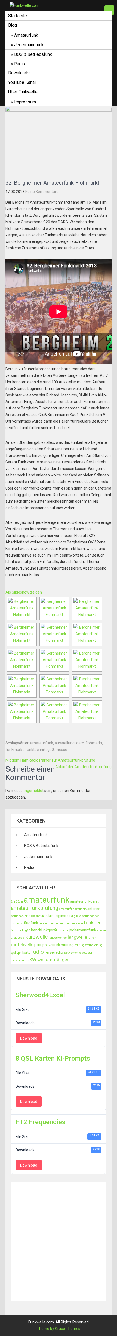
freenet (43, 923)
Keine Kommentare (42, 191)
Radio (19, 63)
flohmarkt (93, 743)
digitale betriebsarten (85, 916)
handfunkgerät (44, 930)
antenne (93, 909)
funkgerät (94, 923)
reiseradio (54, 952)
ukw (31, 959)
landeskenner (58, 938)
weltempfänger (53, 959)
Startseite (17, 15)
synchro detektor (81, 953)
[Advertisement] (58, 1240)
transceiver (18, 960)
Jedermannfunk (29, 44)
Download (28, 1038)
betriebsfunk (19, 916)
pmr (38, 944)
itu (66, 930)
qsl (13, 952)
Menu (109, 10)
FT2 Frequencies (41, 1122)
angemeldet (33, 790)
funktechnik (35, 749)
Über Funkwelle (23, 91)
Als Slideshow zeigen (23, 592)
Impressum (25, 102)
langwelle (77, 937)
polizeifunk (51, 945)
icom (61, 930)
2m (13, 901)
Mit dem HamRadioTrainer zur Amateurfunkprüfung (50, 760)
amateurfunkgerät (84, 901)
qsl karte (23, 952)
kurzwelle (37, 937)
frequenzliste (74, 923)
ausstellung (65, 743)
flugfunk (31, 923)
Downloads (19, 72)
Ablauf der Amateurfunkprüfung (83, 767)
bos (32, 916)
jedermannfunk (82, 930)
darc (80, 743)
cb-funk (40, 916)
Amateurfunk (26, 35)
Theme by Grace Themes (58, 1328)
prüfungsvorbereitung (88, 945)
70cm (19, 901)
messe (61, 749)
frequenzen (56, 923)
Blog (12, 25)
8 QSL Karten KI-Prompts (53, 1058)
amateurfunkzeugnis (73, 909)
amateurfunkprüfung (34, 908)
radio (37, 952)
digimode (62, 916)
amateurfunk (41, 743)
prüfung (67, 945)
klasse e (19, 938)
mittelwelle (22, 944)
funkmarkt (14, 749)
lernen (92, 938)
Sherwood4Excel (40, 995)
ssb (67, 952)
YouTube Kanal (22, 82)
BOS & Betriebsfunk (33, 54)
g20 (50, 749)
